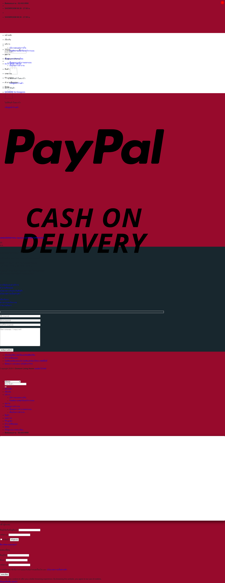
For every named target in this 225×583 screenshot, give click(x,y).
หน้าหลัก (8, 35)
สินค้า (7, 69)
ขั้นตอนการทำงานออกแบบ (20, 63)
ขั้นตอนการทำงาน (12, 59)
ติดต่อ (7, 87)
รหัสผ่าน (4, 535)
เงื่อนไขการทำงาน (16, 412)
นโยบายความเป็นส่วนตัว (57, 570)
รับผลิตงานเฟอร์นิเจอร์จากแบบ (21, 51)
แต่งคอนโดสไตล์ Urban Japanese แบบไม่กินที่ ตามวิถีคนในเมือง (22, 238)
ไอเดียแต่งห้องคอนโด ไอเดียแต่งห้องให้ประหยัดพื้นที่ (26, 361)
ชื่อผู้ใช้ (3, 555)
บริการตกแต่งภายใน (17, 48)
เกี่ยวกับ (8, 40)
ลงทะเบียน (4, 574)
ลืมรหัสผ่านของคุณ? (8, 545)
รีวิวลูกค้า (9, 78)
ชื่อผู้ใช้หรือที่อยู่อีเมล (9, 530)
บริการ (7, 44)
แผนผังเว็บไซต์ (40, 369)
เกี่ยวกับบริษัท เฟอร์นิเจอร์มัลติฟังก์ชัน (20, 355)
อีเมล (2, 560)
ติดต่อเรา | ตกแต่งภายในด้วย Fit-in (19, 364)
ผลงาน (7, 54)
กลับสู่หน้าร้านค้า (12, 107)
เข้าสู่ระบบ (14, 540)
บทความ (8, 74)
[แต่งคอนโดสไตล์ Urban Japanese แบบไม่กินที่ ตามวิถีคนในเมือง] (20, 233)
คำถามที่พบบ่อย (11, 82)
